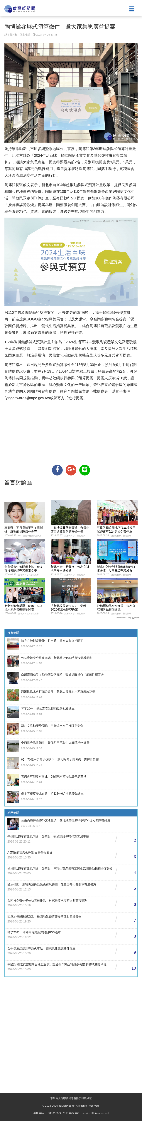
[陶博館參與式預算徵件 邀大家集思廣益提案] (57, 470)
